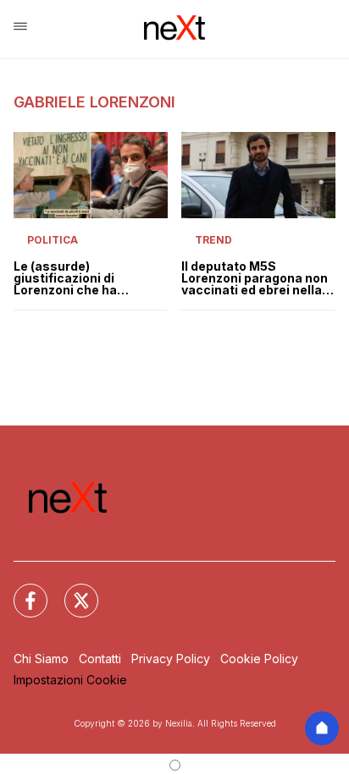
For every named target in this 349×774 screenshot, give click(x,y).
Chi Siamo (41, 658)
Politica (52, 239)
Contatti (100, 658)
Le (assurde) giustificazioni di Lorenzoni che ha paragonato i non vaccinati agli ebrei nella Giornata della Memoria (87, 278)
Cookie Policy (259, 658)
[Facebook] (20, 590)
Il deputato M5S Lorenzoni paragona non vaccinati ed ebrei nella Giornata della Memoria (254, 278)
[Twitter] (71, 590)
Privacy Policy (170, 658)
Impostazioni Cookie (70, 679)
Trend (213, 239)
